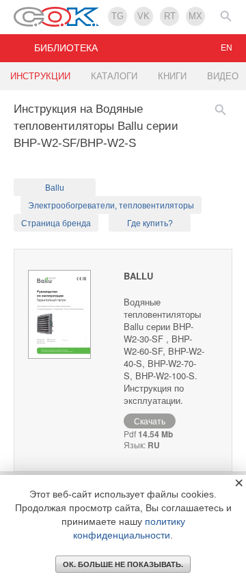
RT (170, 16)
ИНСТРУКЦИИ (40, 76)
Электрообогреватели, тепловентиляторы (111, 205)
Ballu (54, 188)
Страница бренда (56, 223)
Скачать (149, 420)
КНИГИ (172, 76)
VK (143, 16)
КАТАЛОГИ (114, 76)
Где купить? (150, 223)
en (226, 48)
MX (195, 16)
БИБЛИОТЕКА (66, 47)
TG (117, 16)
